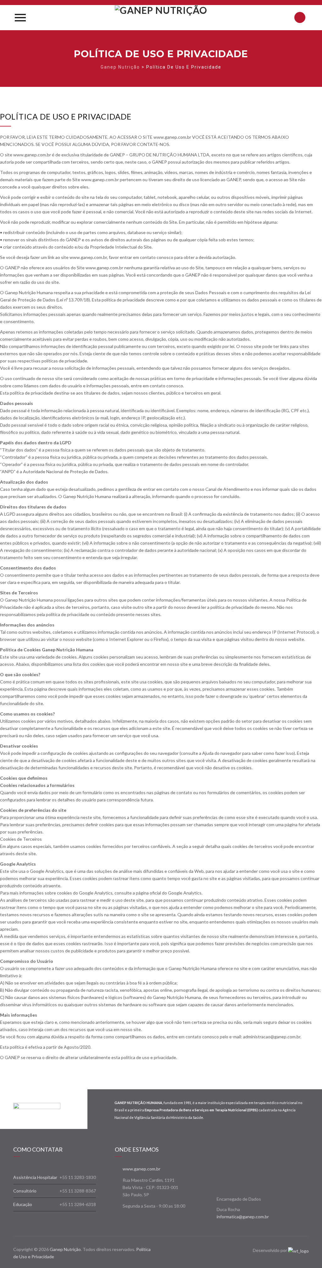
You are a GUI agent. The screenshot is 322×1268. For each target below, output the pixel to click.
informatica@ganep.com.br (243, 1216)
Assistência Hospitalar (35, 1177)
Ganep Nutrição (65, 1249)
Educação (22, 1204)
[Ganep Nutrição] (161, 17)
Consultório (24, 1190)
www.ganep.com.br (141, 1168)
